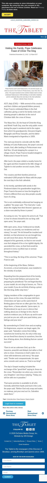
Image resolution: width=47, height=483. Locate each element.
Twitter (30, 429)
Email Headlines (24, 444)
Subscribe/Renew (19, 441)
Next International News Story (32, 413)
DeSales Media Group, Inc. (27, 433)
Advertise (19, 20)
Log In (13, 20)
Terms (40, 441)
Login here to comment (14, 403)
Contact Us (34, 20)
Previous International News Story (11, 413)
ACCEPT (7, 15)
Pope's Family (29, 399)
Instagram (34, 429)
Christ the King (11, 399)
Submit (7, 477)
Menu (42, 37)
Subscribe (26, 20)
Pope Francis (21, 399)
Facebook (27, 429)
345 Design (28, 436)
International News (23, 44)
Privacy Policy (31, 441)
